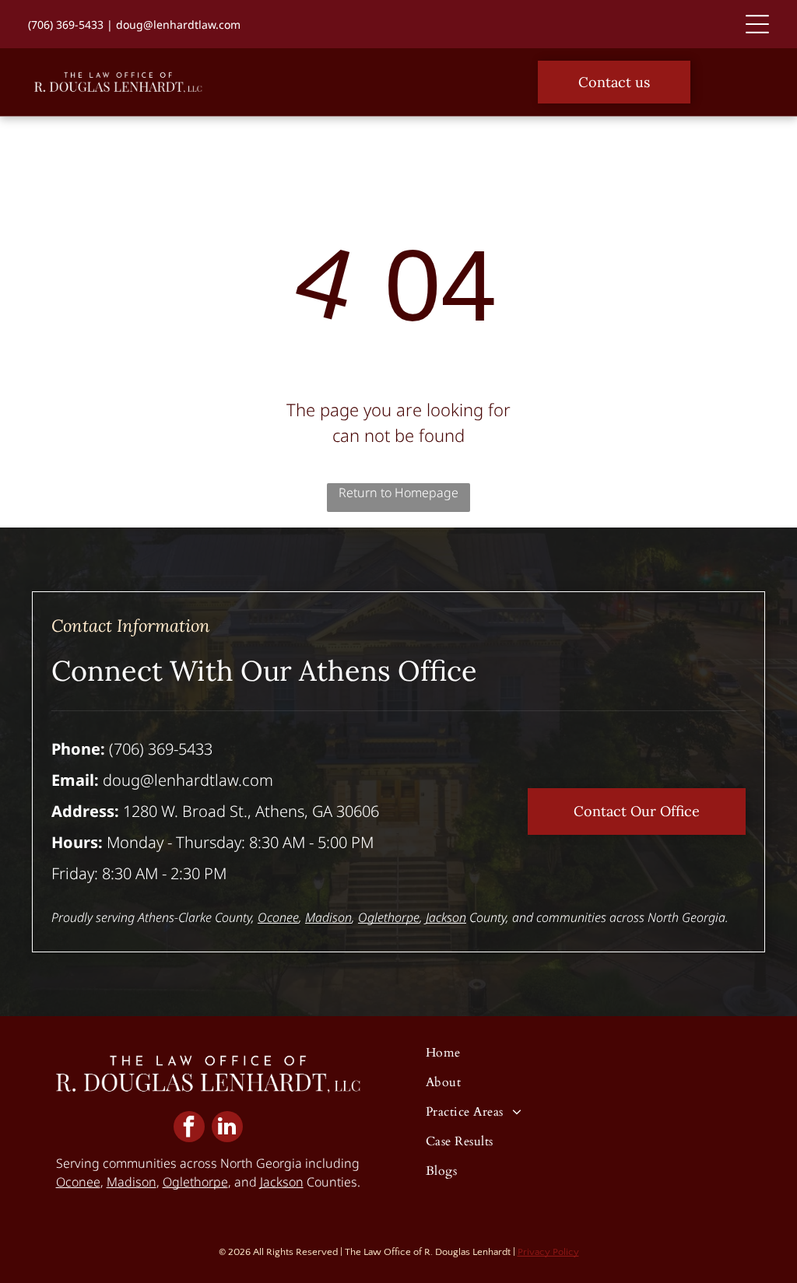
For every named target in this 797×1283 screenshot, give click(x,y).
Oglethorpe (389, 917)
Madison (328, 917)
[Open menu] (757, 24)
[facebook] (189, 1128)
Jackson (446, 917)
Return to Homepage (398, 492)
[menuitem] (572, 1059)
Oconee (278, 917)
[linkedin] (227, 1128)
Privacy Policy (548, 1251)
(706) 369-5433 (66, 24)
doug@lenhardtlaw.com (178, 24)
